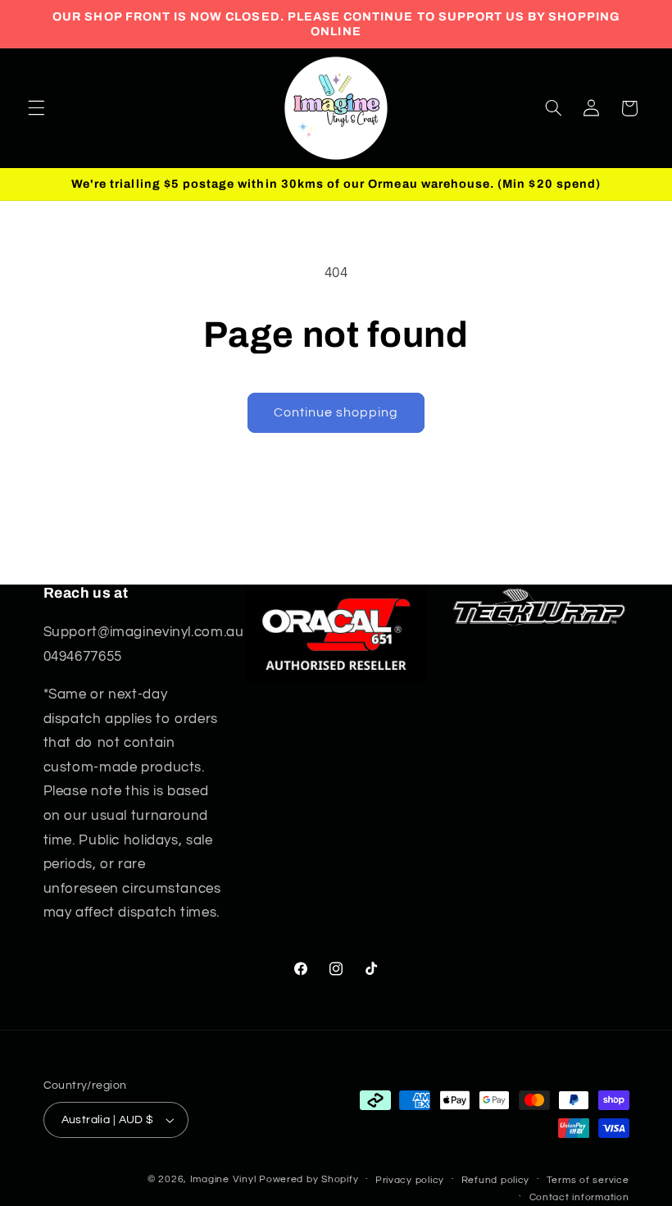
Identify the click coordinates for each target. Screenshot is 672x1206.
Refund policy (495, 1180)
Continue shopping (336, 412)
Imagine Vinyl (224, 1179)
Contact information (579, 1197)
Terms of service (588, 1180)
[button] (36, 108)
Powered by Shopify (308, 1179)
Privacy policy (409, 1180)
